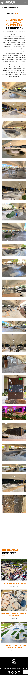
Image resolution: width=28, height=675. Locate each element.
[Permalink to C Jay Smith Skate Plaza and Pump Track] (14, 633)
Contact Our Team (4, 668)
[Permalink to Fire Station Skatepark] (14, 570)
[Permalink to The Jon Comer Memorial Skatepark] (14, 600)
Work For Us (12, 668)
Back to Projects (11, 7)
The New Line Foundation (21, 668)
